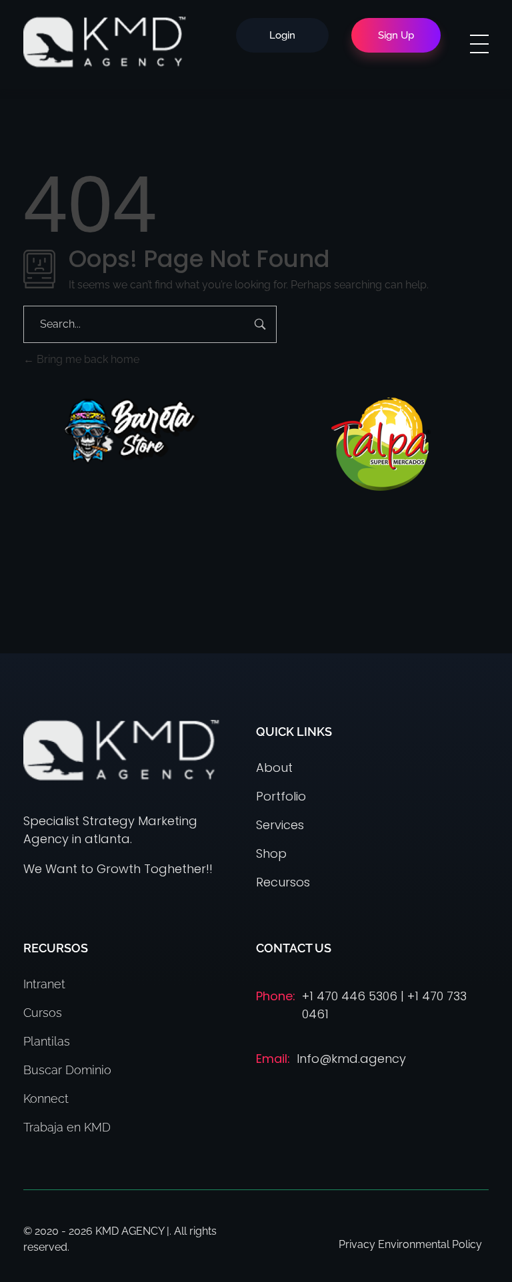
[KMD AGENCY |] (104, 42)
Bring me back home (86, 359)
